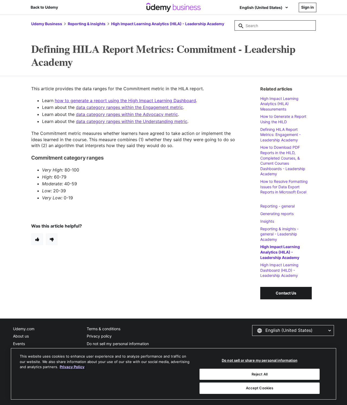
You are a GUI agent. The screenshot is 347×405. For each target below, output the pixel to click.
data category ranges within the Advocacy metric (127, 114)
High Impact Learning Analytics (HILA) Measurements (279, 103)
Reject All (260, 374)
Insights (267, 221)
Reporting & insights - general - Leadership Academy (279, 234)
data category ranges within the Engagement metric (129, 107)
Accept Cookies (260, 388)
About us (21, 336)
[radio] (37, 239)
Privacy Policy (72, 367)
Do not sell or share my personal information (259, 360)
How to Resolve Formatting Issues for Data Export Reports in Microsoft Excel (284, 186)
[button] (293, 330)
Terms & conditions (103, 328)
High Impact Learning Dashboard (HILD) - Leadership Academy (279, 270)
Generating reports (277, 213)
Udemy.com (23, 328)
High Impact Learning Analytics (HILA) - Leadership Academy (167, 23)
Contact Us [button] (286, 293)
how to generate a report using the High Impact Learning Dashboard (125, 100)
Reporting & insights (86, 23)
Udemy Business (46, 23)
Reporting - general (277, 206)
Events (19, 343)
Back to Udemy (44, 7)
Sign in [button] (307, 7)
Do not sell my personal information (118, 343)
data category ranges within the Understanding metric (131, 121)
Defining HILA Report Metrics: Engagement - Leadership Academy (280, 134)
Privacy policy (99, 336)
